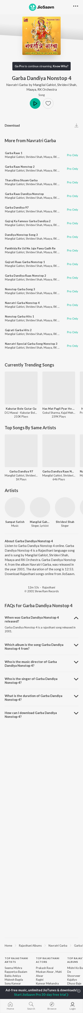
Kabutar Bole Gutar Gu (21, 408)
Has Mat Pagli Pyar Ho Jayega (58, 408)
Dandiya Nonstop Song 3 (21, 234)
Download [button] (12, 125)
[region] (41, 945)
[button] (48, 103)
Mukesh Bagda (14, 979)
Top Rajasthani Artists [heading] (16, 960)
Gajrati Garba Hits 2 (18, 330)
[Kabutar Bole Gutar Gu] (21, 388)
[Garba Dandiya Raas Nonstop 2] (58, 450)
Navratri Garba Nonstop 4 (22, 303)
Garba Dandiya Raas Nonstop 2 (25, 275)
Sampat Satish (14, 522)
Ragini (39, 979)
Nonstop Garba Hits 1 (19, 316)
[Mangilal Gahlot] (40, 507)
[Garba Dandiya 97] (21, 450)
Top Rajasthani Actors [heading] (47, 960)
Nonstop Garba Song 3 (20, 289)
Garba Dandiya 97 (17, 207)
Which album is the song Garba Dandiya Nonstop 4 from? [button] (34, 646)
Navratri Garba (17, 85)
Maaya (31, 89)
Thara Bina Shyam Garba (21, 180)
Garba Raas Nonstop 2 (20, 166)
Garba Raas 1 (13, 153)
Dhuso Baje (74, 983)
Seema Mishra (13, 968)
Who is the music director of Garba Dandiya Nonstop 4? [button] (31, 663)
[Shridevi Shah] (65, 507)
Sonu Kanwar (13, 983)
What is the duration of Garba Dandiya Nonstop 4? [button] (33, 697)
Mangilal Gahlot (44, 85)
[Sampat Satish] (15, 507)
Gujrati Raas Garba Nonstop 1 (25, 262)
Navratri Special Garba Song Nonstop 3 (31, 343)
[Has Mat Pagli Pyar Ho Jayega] (58, 388)
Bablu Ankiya (13, 975)
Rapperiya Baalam (16, 971)
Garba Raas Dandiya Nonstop (24, 194)
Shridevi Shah (66, 85)
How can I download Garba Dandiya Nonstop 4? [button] (31, 714)
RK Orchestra (47, 89)
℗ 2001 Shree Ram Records (41, 591)
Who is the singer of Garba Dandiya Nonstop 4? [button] (31, 680)
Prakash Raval (44, 968)
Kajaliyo (72, 979)
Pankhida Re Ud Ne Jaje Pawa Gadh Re (30, 248)
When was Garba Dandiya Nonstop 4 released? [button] (32, 619)
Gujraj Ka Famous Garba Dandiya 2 (28, 221)
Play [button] (35, 103)
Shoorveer (73, 975)
